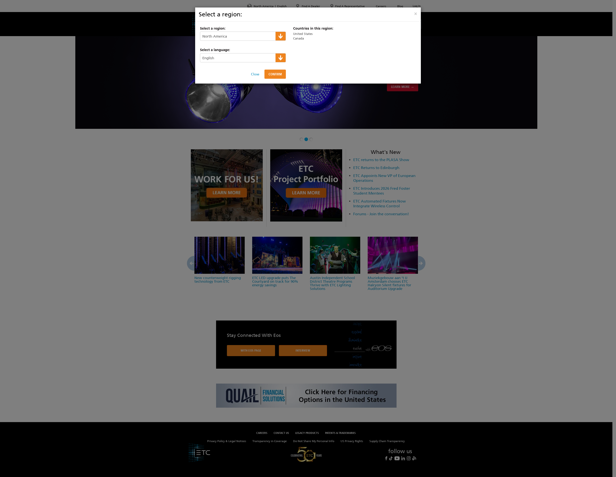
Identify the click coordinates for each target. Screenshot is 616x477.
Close (255, 74)
